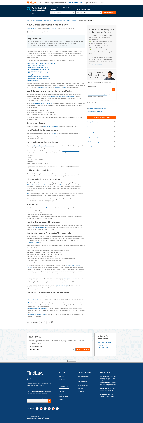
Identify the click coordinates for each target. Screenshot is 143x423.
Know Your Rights (33, 299)
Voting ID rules (32, 75)
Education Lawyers (93, 147)
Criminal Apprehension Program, (42, 103)
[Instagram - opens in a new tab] (49, 408)
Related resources (33, 80)
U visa (28, 194)
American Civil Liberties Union (36, 314)
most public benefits (59, 174)
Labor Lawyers (92, 132)
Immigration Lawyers (94, 122)
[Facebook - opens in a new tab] (37, 408)
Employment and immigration (36, 65)
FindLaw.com (103, 376)
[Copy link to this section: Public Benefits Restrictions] (52, 170)
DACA (60, 185)
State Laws (80, 388)
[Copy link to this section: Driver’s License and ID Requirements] (61, 142)
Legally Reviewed (34, 32)
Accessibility (62, 379)
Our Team (61, 376)
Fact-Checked (48, 32)
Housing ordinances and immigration (38, 77)
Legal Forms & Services (83, 376)
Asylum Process (92, 106)
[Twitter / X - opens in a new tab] (45, 408)
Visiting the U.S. (103, 345)
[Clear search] (74, 12)
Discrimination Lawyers (94, 142)
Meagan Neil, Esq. (52, 28)
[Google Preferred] (57, 408)
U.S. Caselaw (81, 391)
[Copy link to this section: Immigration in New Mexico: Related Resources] (70, 292)
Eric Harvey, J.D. (32, 28)
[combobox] (63, 12)
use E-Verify (53, 133)
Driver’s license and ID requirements (38, 69)
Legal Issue (53, 9)
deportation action (42, 87)
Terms (28, 418)
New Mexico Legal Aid (34, 303)
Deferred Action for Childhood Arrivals (37, 185)
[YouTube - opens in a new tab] (41, 408)
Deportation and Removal (95, 111)
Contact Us (61, 382)
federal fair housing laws (40, 227)
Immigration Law (47, 20)
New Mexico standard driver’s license (42, 146)
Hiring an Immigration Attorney (97, 108)
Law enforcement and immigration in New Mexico (42, 63)
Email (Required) (92, 86)
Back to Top (72, 361)
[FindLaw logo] (32, 2)
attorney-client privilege (62, 285)
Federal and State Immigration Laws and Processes (64, 20)
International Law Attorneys (95, 127)
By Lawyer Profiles (63, 396)
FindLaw (28, 20)
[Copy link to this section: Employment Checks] (46, 122)
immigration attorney (60, 87)
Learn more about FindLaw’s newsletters (97, 95)
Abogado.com (103, 388)
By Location (61, 391)
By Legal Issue (62, 394)
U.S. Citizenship (103, 347)
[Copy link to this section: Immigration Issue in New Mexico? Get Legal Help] (72, 232)
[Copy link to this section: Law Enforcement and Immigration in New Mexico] (73, 91)
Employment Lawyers (94, 137)
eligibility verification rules (50, 126)
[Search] (114, 2)
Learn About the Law (83, 385)
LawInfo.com (103, 394)
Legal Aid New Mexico (70, 278)
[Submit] (113, 89)
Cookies (47, 418)
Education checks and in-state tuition (38, 73)
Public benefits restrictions (35, 71)
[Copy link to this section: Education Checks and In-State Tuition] (61, 179)
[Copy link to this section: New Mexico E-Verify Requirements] (59, 130)
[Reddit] (53, 408)
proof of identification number (70, 151)
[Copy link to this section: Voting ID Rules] (41, 204)
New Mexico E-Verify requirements (38, 67)
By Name (61, 399)
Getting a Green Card (104, 342)
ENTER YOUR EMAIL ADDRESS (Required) (37, 398)
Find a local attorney (97, 64)
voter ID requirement (49, 208)
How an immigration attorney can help (39, 78)
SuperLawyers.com (104, 382)
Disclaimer (40, 418)
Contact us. (41, 385)
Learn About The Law (37, 20)
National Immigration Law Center (37, 308)
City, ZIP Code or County (83, 9)
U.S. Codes (80, 394)
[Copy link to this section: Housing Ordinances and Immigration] (62, 221)
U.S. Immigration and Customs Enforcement (61, 96)
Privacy (34, 418)
